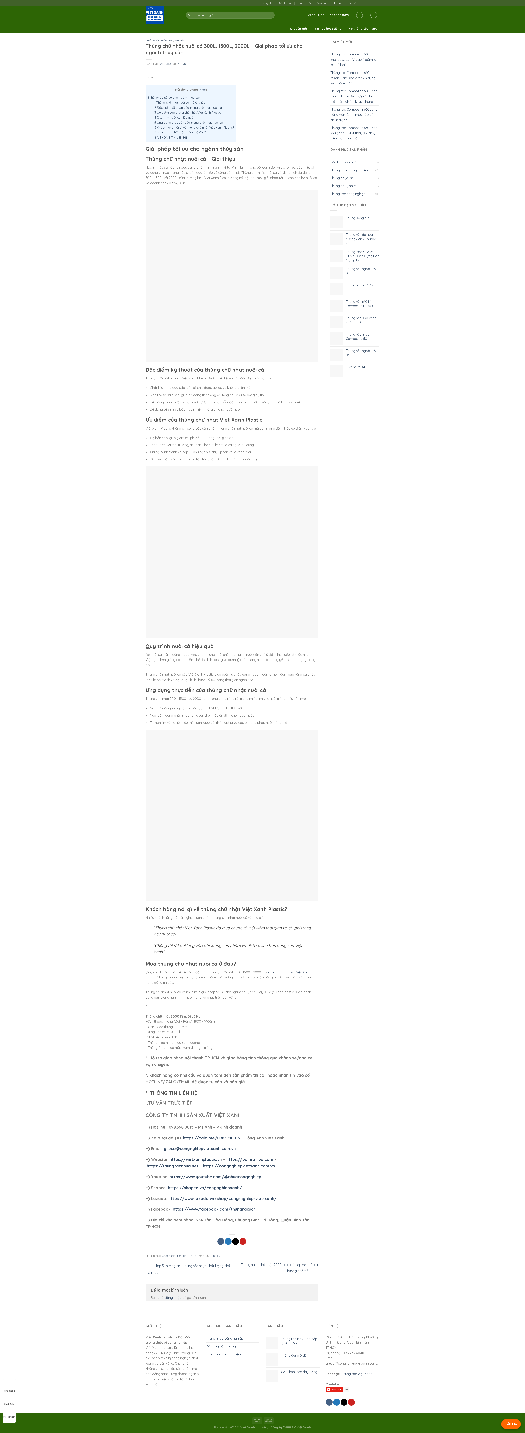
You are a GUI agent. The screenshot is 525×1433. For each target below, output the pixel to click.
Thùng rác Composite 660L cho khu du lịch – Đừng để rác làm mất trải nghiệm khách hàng (354, 96)
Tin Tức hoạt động (328, 29)
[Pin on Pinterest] (243, 1241)
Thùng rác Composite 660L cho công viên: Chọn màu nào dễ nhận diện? (354, 114)
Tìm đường (9, 1391)
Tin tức (338, 3)
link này (215, 1255)
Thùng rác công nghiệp (347, 194)
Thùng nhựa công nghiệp (349, 170)
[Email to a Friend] (235, 1241)
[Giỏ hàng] (373, 15)
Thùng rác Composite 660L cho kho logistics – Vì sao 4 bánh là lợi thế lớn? (354, 59)
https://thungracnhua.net (173, 1165)
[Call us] (373, 3)
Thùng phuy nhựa (343, 186)
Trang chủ (267, 3)
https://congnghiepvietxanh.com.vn (239, 1165)
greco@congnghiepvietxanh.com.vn (200, 1148)
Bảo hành (322, 3)
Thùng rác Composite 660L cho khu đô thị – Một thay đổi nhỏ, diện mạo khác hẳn (354, 133)
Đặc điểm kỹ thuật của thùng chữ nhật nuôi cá (187, 108)
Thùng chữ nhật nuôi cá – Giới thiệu (179, 102)
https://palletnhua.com (249, 1159)
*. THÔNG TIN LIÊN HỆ (170, 137)
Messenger (9, 1417)
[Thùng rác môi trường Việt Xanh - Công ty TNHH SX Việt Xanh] (163, 15)
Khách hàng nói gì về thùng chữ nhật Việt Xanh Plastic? (193, 127)
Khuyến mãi (299, 29)
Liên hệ (351, 3)
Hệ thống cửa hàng (363, 29)
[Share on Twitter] (228, 1241)
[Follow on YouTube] (377, 3)
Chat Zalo (9, 1404)
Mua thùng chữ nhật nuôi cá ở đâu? (179, 132)
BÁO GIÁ (511, 1424)
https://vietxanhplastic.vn (196, 1159)
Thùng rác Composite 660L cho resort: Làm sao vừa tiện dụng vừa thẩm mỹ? (354, 78)
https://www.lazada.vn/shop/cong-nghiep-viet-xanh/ (222, 1198)
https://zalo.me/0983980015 (211, 1137)
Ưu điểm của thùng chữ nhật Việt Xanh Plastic (187, 112)
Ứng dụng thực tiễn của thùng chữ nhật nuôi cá (188, 122)
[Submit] (270, 15)
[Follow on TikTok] (364, 3)
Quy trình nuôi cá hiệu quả (173, 117)
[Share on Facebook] (220, 1241)
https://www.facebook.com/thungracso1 (214, 1209)
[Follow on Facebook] (360, 3)
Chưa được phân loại (159, 40)
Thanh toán (304, 3)
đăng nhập (173, 1298)
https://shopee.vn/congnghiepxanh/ (205, 1187)
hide (203, 89)
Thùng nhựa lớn (342, 178)
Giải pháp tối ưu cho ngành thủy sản (174, 98)
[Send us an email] (369, 3)
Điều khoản (285, 3)
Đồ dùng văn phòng (345, 162)
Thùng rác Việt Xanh (356, 1374)
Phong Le (183, 64)
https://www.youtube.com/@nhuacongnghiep (215, 1176)
